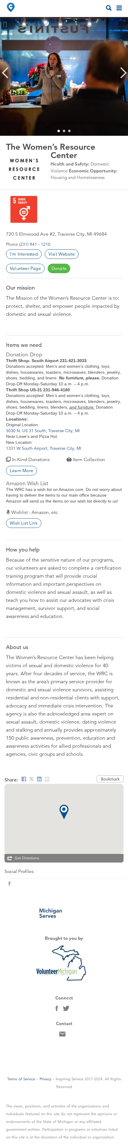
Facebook (56, 1010)
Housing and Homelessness (77, 177)
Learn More (21, 470)
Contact (62, 1035)
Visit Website (62, 254)
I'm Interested (24, 254)
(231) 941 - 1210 (34, 244)
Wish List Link (24, 523)
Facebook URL (9, 884)
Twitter (66, 1010)
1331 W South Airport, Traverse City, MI (43, 448)
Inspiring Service (69, 1079)
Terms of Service (21, 1079)
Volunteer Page (25, 268)
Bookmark (110, 779)
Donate (58, 268)
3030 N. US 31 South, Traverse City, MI (43, 430)
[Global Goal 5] (21, 209)
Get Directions (27, 858)
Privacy (45, 1079)
